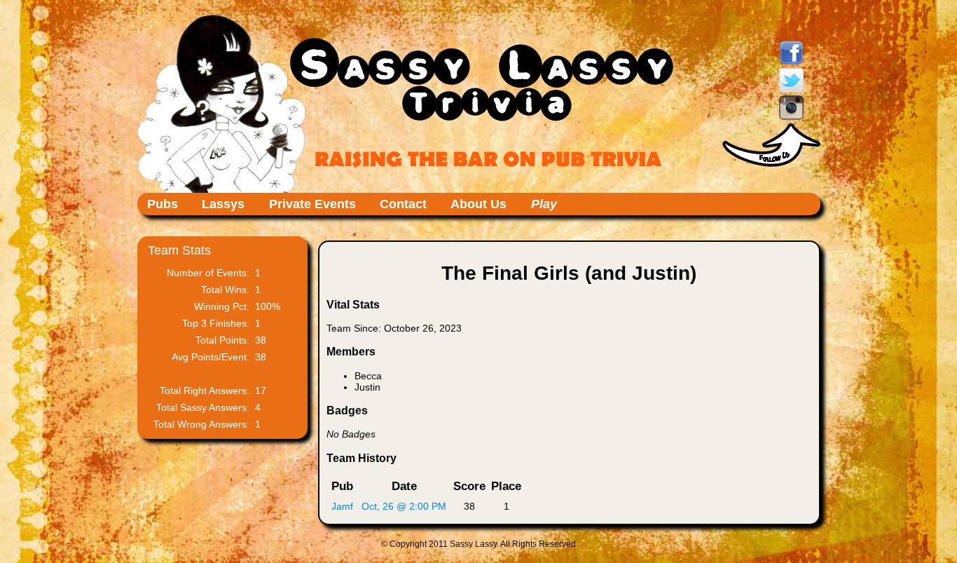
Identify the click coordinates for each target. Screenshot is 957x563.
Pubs (162, 204)
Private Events (312, 204)
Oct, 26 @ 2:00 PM (404, 506)
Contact (403, 204)
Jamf (342, 506)
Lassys (223, 204)
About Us (478, 204)
